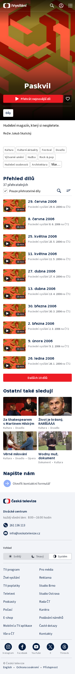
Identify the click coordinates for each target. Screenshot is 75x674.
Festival (47, 150)
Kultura (9, 150)
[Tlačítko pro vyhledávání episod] (59, 191)
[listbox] (37, 556)
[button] (15, 205)
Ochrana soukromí (27, 667)
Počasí (7, 609)
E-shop (8, 617)
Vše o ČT (9, 634)
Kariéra (44, 609)
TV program (11, 569)
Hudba (32, 157)
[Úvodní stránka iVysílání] (15, 5)
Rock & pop (47, 157)
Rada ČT (44, 601)
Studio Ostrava (49, 593)
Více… (55, 164)
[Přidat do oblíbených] (68, 99)
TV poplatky (11, 585)
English (7, 667)
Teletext (9, 593)
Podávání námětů (51, 617)
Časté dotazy (48, 626)
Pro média (46, 569)
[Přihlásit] (61, 5)
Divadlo (60, 150)
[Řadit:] (68, 190)
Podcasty (9, 601)
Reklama (45, 577)
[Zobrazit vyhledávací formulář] (52, 5)
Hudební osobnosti (16, 164)
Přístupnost (50, 667)
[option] (15, 556)
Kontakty (45, 634)
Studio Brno (47, 585)
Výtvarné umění (14, 157)
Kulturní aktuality (27, 150)
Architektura (39, 164)
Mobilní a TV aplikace (17, 626)
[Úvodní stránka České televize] (20, 501)
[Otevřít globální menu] (70, 5)
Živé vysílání (11, 577)
